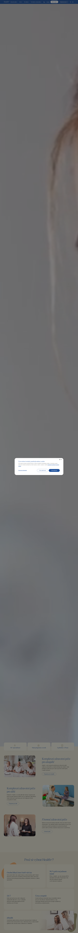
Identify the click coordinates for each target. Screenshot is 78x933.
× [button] (61, 459)
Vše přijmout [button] (54, 470)
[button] (22, 470)
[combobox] (59, 459)
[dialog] (39, 466)
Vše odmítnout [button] (42, 470)
